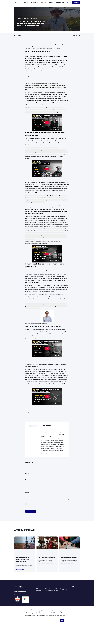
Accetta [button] (62, 620)
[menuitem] (29, 2)
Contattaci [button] (75, 2)
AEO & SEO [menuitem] (26, 2)
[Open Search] (70, 2)
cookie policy (65, 608)
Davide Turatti (20, 18)
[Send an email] (41, 453)
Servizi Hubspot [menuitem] (34, 2)
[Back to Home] (18, 2)
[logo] (19, 586)
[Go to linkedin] (46, 453)
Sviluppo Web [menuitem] (43, 2)
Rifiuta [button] (67, 620)
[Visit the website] (43, 453)
